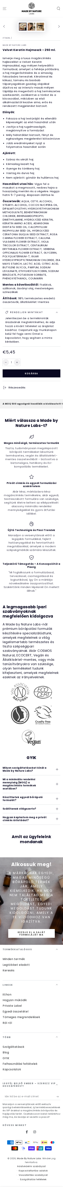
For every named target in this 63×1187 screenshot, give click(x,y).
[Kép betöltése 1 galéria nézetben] (23, 27)
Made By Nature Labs (15, 45)
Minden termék (14, 959)
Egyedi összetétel (15, 1011)
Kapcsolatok (12, 1069)
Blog (6, 1052)
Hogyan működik (15, 1000)
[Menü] (4, 9)
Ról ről (7, 1023)
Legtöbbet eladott (16, 965)
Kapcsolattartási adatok (33, 1170)
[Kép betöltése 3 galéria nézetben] (40, 27)
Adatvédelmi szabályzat (31, 1166)
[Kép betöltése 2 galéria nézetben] (31, 27)
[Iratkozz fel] (58, 1096)
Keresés (8, 970)
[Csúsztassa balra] (4, 27)
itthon (6, 38)
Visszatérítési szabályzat (33, 1175)
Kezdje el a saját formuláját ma (32, 933)
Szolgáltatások (13, 1047)
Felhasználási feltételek (20, 1064)
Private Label (12, 1006)
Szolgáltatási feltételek (33, 1179)
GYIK (6, 1058)
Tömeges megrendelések (21, 1017)
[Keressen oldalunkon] (58, 9)
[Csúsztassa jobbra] (59, 27)
